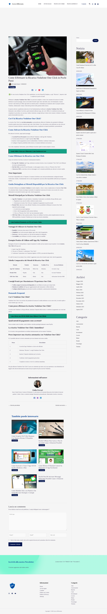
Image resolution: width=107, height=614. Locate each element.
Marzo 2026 (79, 289)
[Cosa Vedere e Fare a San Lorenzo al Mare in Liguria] (85, 189)
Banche (78, 326)
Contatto (42, 590)
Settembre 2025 (80, 306)
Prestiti (78, 341)
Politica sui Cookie (44, 592)
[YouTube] (98, 4)
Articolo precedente (14, 405)
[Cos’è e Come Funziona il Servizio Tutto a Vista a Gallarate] (85, 210)
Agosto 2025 (79, 309)
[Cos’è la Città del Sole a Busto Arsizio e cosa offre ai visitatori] (85, 167)
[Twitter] (36, 90)
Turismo (78, 346)
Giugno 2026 (79, 281)
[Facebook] (95, 4)
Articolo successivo (61, 405)
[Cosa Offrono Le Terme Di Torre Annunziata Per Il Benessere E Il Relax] (85, 102)
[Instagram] (92, 4)
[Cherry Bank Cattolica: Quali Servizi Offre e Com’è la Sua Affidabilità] (85, 232)
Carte (77, 329)
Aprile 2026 (79, 287)
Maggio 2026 (79, 284)
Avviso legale (43, 588)
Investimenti (79, 332)
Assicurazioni (79, 324)
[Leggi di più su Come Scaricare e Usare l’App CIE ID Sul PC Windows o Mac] (24, 456)
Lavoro (78, 335)
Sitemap (42, 596)
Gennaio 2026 (79, 295)
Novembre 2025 (80, 301)
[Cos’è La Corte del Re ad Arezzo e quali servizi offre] (85, 255)
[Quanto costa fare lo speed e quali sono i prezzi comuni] (85, 125)
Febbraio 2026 (79, 292)
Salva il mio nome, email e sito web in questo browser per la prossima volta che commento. (33, 540)
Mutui (77, 338)
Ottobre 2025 (79, 304)
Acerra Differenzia (17, 4)
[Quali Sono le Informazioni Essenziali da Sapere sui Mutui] (85, 79)
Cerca (77, 37)
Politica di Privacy (44, 594)
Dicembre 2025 (80, 298)
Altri (77, 321)
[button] (84, 4)
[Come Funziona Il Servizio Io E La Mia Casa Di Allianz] (85, 57)
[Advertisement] (53, 20)
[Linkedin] (43, 90)
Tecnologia (12, 87)
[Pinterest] (39, 90)
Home (41, 586)
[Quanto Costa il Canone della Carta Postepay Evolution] (85, 146)
